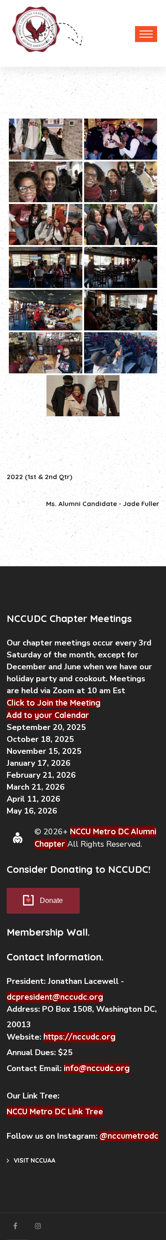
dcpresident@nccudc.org (55, 997)
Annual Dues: (31, 1052)
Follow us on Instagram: (53, 1136)
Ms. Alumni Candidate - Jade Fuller (102, 503)
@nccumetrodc (129, 1136)
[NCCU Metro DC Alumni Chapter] (34, 32)
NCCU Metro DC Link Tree (55, 1111)
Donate (51, 900)
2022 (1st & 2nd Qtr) (39, 476)
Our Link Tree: (34, 1095)
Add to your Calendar (48, 715)
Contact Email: (35, 1068)
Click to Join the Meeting (53, 703)
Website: (25, 1037)
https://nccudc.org (79, 1037)
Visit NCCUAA (34, 1160)
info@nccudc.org (97, 1068)
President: (26, 981)
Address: (24, 1009)
